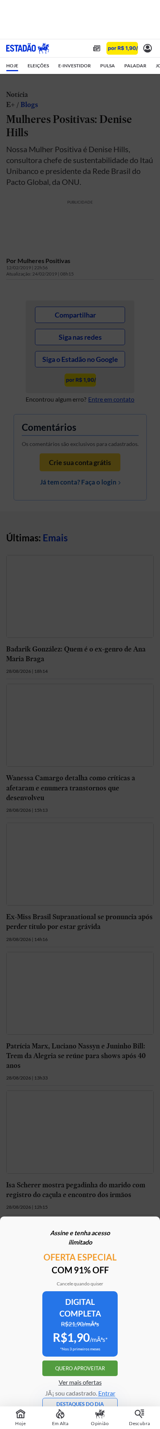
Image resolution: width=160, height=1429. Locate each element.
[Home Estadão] (27, 48)
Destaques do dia (80, 1404)
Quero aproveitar (80, 1368)
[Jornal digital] (96, 48)
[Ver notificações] (147, 48)
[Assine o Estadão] (122, 48)
